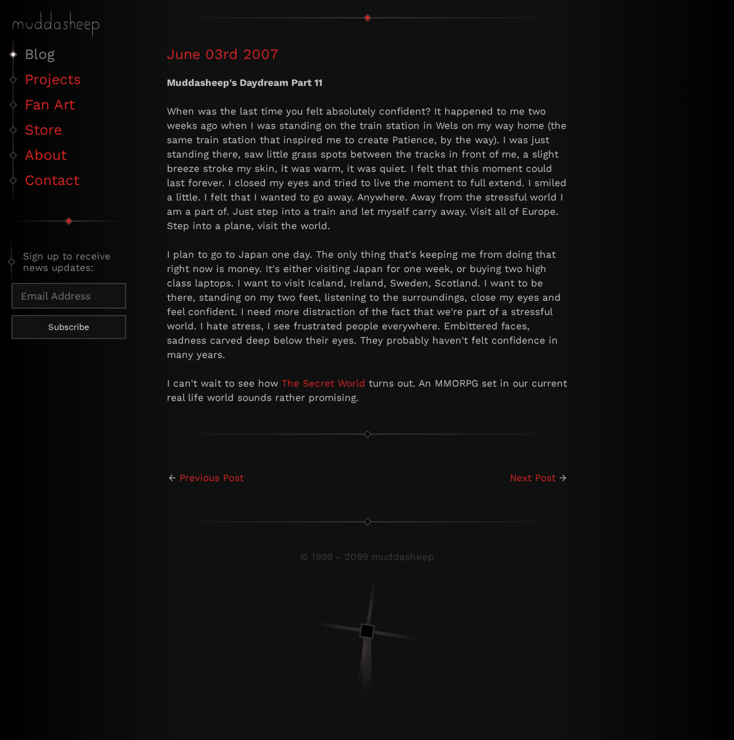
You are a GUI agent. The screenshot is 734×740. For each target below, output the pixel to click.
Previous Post (211, 477)
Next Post (533, 477)
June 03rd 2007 (222, 54)
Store (43, 129)
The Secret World (323, 383)
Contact (52, 180)
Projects (53, 79)
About (46, 155)
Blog (39, 54)
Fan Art (50, 104)
